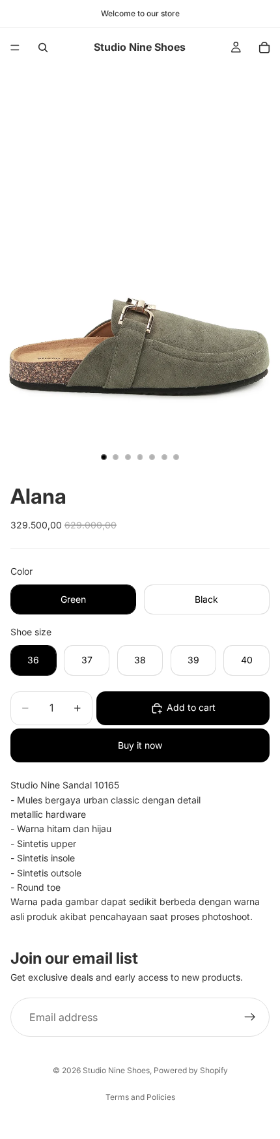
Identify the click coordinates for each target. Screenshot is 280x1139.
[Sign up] (250, 1017)
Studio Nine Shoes (116, 1070)
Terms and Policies (140, 1097)
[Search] (43, 47)
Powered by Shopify (191, 1070)
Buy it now (140, 745)
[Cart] (264, 47)
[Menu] (15, 48)
